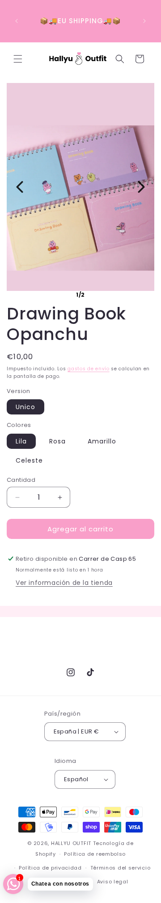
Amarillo (102, 441)
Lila (21, 441)
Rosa (57, 441)
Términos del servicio (120, 867)
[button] (18, 59)
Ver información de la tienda (64, 582)
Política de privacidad (50, 867)
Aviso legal (112, 881)
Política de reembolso (95, 853)
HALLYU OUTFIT (71, 843)
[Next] (141, 186)
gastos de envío (89, 368)
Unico (25, 406)
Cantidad (21, 480)
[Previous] (20, 186)
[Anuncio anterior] (16, 21)
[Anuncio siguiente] (144, 21)
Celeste (29, 460)
